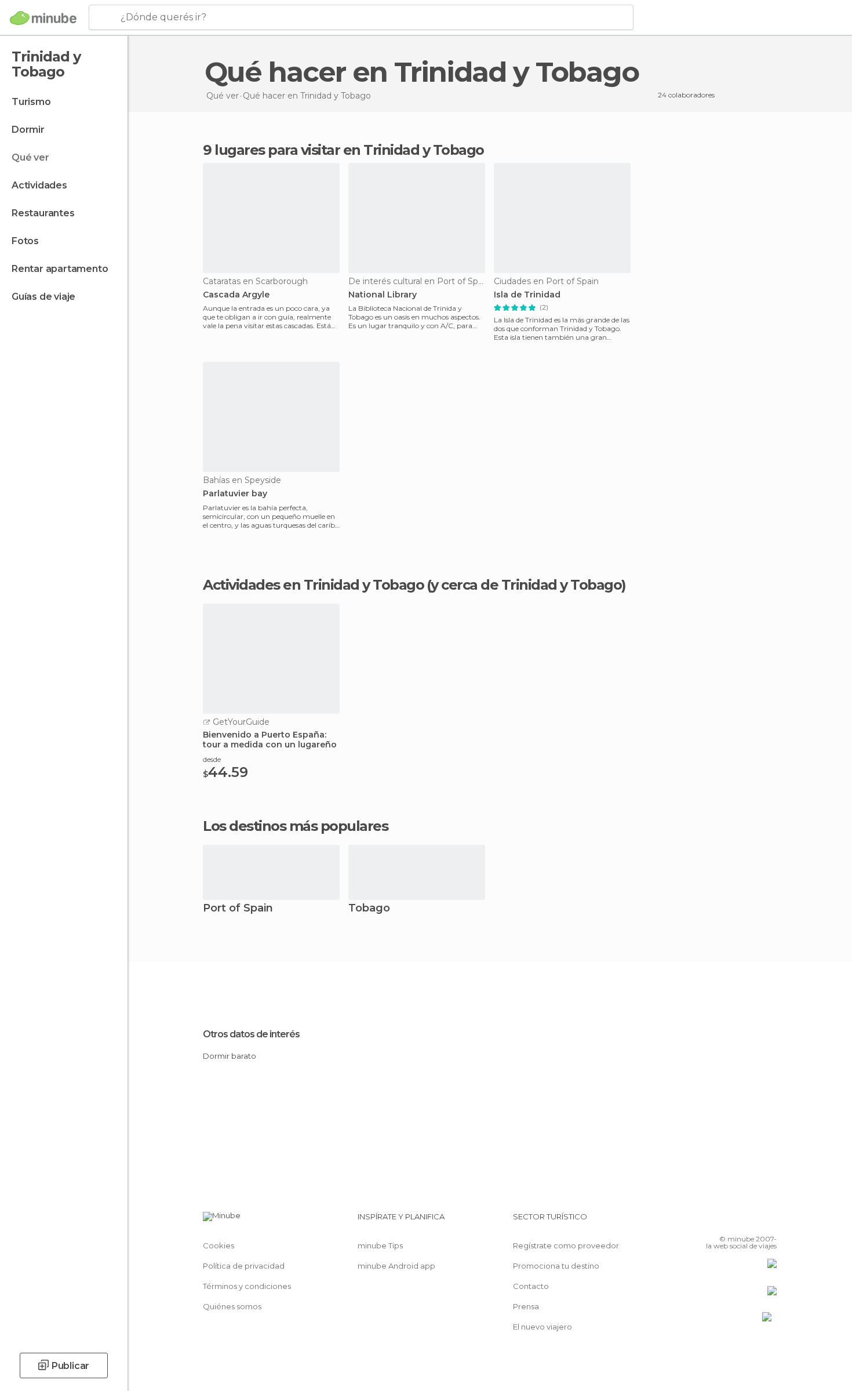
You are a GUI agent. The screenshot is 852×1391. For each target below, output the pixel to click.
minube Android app (396, 1265)
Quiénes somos (232, 1306)
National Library (382, 295)
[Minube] (43, 18)
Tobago (369, 908)
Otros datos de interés (251, 1034)
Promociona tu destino (556, 1265)
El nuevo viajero (542, 1326)
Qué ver (30, 157)
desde (212, 759)
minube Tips (380, 1245)
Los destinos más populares (295, 826)
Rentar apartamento (60, 268)
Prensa (526, 1306)
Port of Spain (238, 908)
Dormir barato (229, 1055)
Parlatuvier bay (235, 494)
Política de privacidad (244, 1265)
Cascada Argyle (236, 295)
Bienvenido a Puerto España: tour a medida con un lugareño (270, 740)
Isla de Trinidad (527, 295)
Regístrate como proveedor (566, 1245)
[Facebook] (710, 1221)
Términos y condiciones (247, 1286)
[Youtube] (768, 1221)
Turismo (31, 101)
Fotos (25, 240)
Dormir (28, 129)
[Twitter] (729, 1221)
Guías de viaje (43, 296)
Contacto (531, 1286)
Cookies (218, 1245)
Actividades (39, 185)
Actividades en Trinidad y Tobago (313, 585)
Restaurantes (43, 213)
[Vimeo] (749, 1221)
